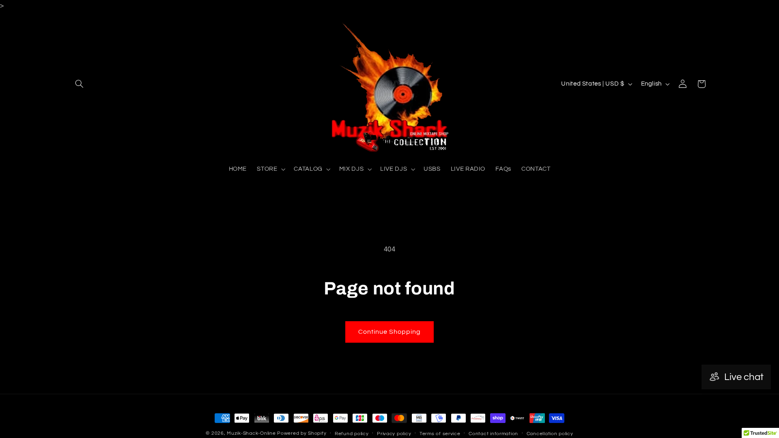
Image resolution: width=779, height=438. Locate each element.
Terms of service (440, 434)
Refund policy (352, 434)
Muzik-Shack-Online (251, 433)
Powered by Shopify (301, 433)
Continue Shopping (389, 331)
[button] (79, 84)
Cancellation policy (550, 434)
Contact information (493, 434)
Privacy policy (394, 434)
